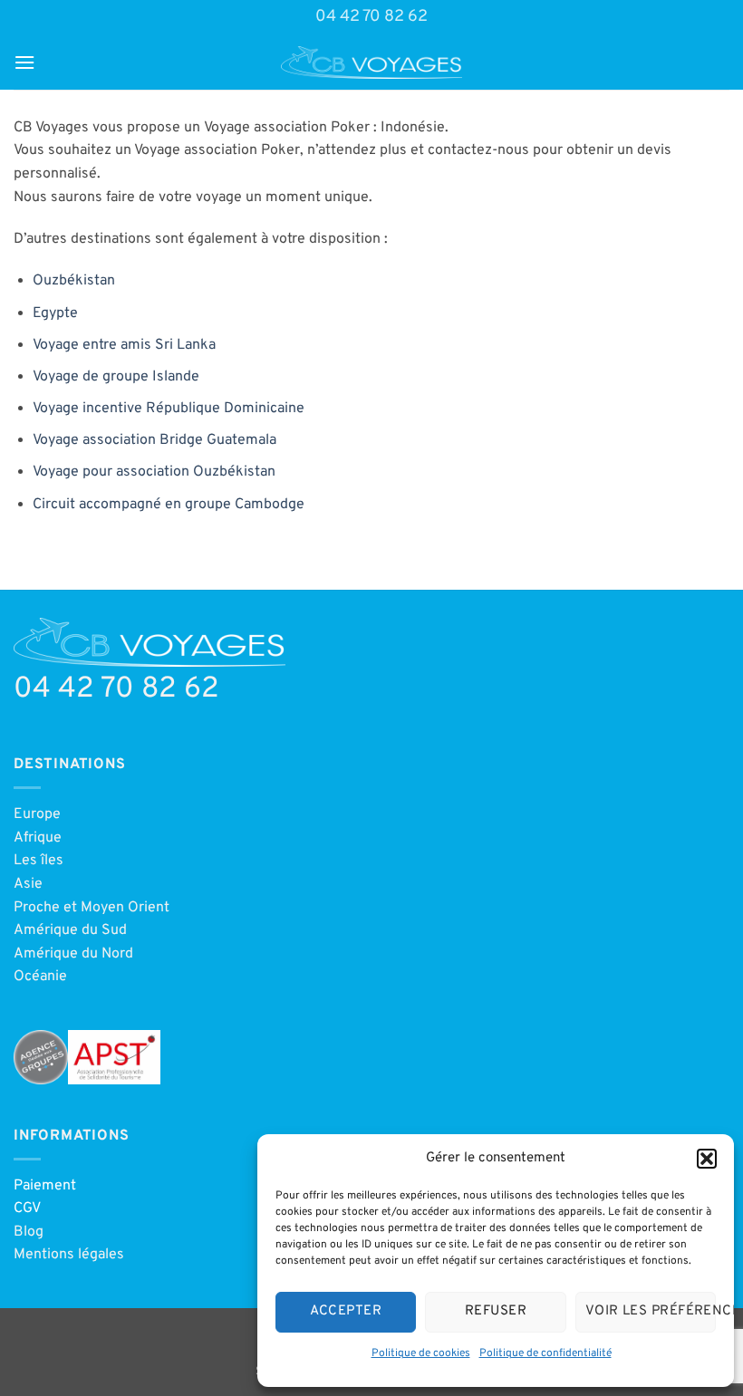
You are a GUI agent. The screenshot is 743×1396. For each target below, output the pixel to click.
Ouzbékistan (74, 281)
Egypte (55, 313)
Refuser (495, 1311)
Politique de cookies (421, 1353)
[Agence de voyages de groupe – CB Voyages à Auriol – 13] (371, 62)
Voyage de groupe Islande (116, 377)
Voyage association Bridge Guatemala (154, 440)
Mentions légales (69, 1255)
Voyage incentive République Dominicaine (168, 409)
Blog (28, 1232)
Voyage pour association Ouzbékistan (154, 472)
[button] (707, 1159)
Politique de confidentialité (545, 1353)
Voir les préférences (650, 1311)
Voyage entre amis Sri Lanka (124, 345)
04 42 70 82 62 (371, 16)
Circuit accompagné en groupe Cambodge (168, 505)
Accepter (345, 1311)
